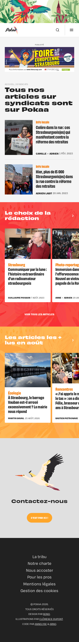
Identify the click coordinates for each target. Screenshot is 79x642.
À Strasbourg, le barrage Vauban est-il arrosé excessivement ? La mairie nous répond (27, 404)
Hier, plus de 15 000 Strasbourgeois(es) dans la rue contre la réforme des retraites (54, 179)
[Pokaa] (11, 30)
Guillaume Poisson (19, 298)
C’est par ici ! (39, 517)
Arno (53, 623)
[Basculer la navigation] (71, 30)
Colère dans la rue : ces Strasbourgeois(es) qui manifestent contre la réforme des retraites (53, 134)
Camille (41, 153)
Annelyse (41, 623)
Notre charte (39, 563)
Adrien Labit (44, 193)
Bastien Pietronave (66, 418)
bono (46, 614)
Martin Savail (16, 418)
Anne (58, 298)
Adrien (53, 153)
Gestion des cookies (39, 590)
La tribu (39, 556)
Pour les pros (39, 577)
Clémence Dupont (51, 618)
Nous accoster (39, 570)
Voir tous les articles (39, 314)
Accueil (9, 84)
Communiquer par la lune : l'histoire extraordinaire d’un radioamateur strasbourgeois (27, 275)
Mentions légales (39, 584)
